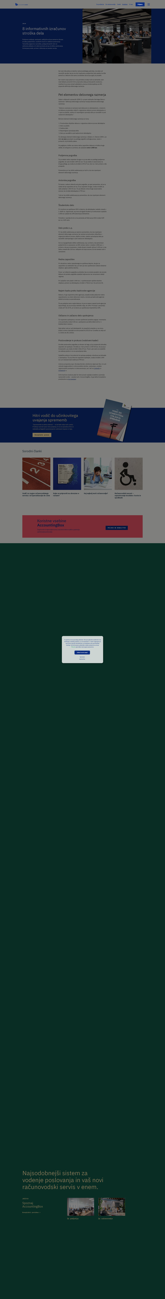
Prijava (140, 4)
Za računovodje (110, 4)
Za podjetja (100, 4)
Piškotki (73, 647)
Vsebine (125, 4)
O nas (131, 4)
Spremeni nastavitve (82, 658)
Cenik (119, 4)
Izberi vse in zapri (82, 652)
